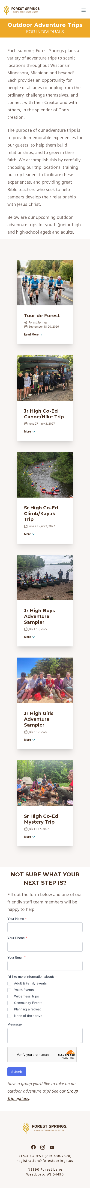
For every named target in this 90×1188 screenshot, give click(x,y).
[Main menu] (83, 10)
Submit (16, 1072)
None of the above (28, 1016)
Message (14, 1024)
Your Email (16, 957)
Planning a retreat (27, 1009)
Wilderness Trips (26, 996)
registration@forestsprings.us (45, 1160)
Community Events (28, 1003)
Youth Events (24, 990)
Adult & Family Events (30, 983)
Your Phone (17, 938)
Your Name (17, 919)
